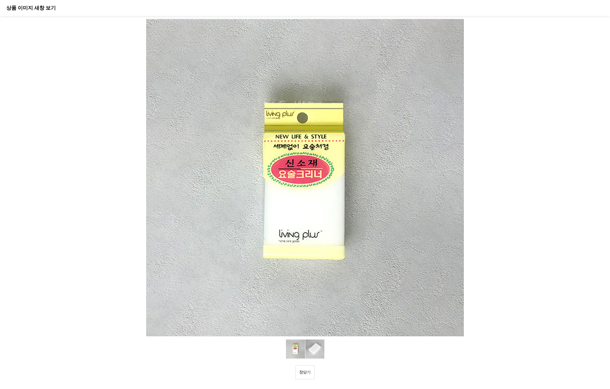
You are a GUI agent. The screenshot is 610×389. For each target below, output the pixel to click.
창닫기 (305, 372)
